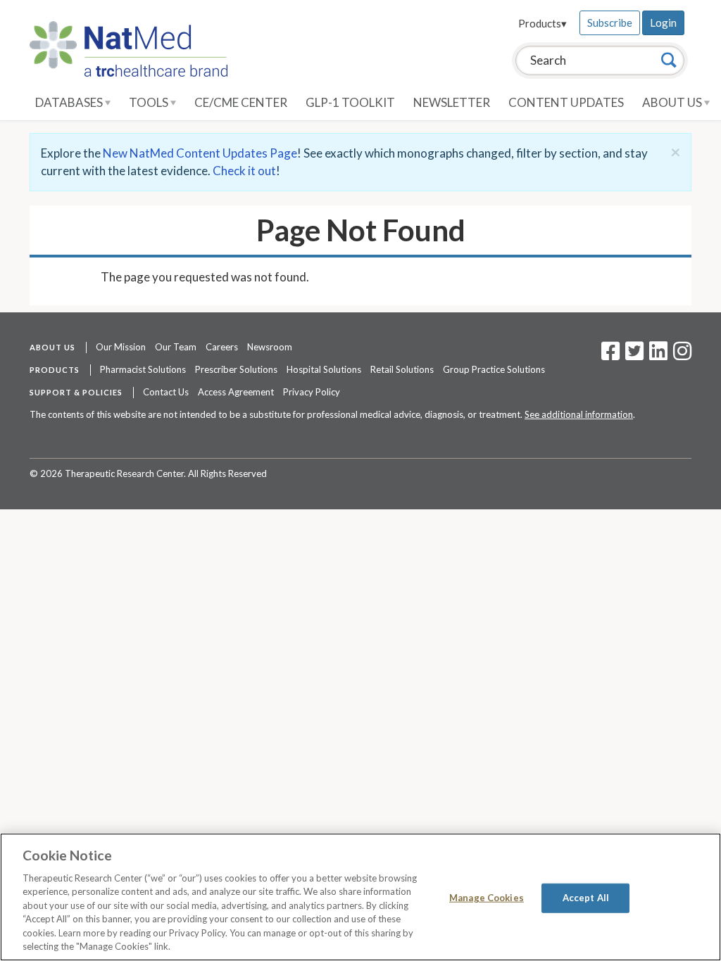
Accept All (586, 897)
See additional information (579, 414)
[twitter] (633, 355)
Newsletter (451, 102)
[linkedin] (658, 355)
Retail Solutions (402, 369)
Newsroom (269, 346)
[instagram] (682, 355)
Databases (70, 102)
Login (663, 22)
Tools (149, 102)
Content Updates (566, 102)
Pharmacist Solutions (143, 369)
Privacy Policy (311, 391)
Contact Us (166, 391)
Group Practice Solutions (494, 369)
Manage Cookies (486, 897)
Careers (222, 346)
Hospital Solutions (324, 369)
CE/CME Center (240, 102)
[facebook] (610, 355)
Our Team (175, 346)
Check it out (244, 170)
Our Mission (121, 346)
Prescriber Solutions (236, 369)
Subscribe (609, 22)
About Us (673, 102)
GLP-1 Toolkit (350, 102)
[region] (360, 897)
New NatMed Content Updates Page (200, 153)
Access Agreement (236, 391)
